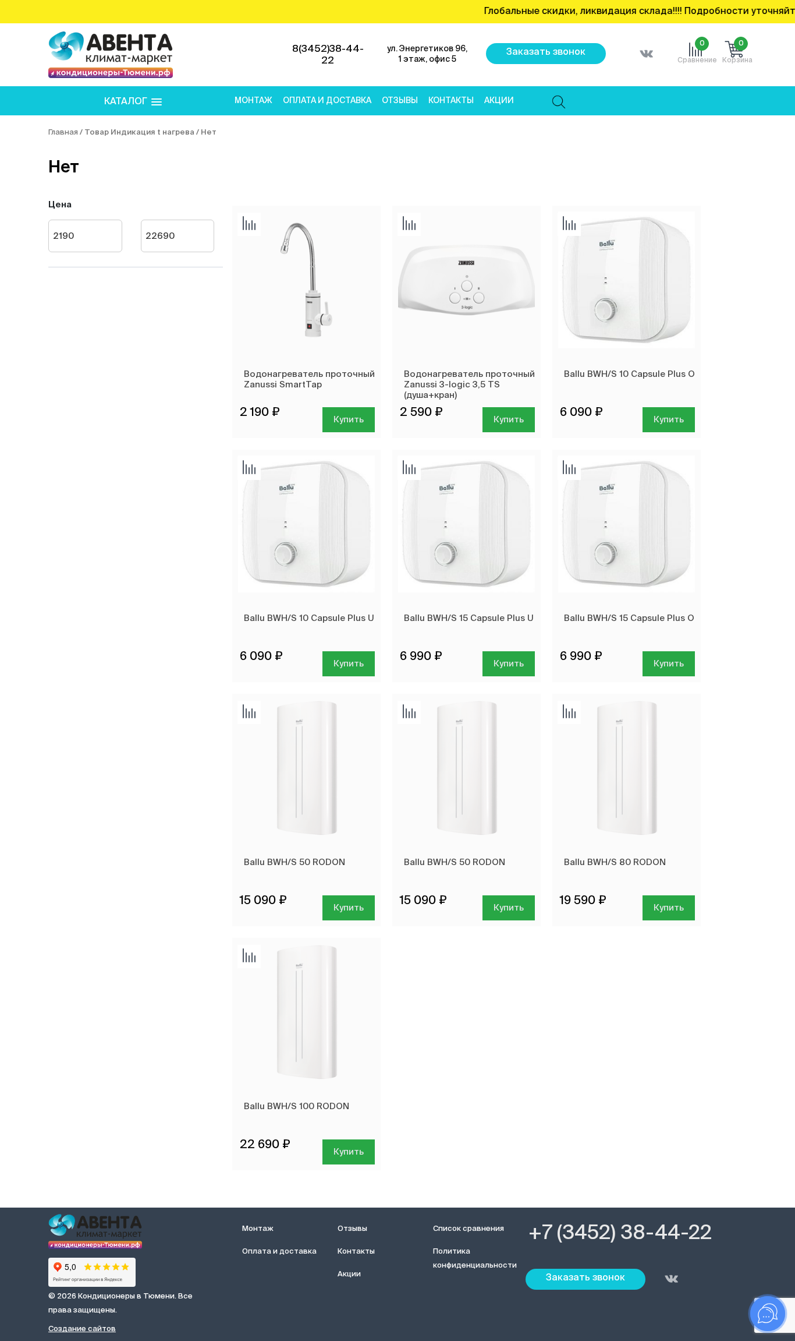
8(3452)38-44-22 (328, 55)
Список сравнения (468, 1229)
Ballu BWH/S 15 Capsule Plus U (469, 618)
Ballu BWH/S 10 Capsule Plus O (629, 374)
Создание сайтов (82, 1329)
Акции (499, 101)
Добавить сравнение (249, 224)
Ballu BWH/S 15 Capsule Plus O (629, 618)
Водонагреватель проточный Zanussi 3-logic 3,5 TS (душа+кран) (469, 385)
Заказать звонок (545, 52)
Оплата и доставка (327, 101)
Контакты (451, 101)
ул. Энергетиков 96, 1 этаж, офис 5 (427, 54)
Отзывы (400, 101)
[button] (133, 102)
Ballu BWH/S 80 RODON (615, 862)
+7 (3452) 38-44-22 (620, 1234)
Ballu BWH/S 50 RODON (294, 862)
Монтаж (253, 101)
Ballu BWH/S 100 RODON (296, 1106)
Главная (63, 132)
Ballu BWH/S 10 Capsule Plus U (309, 618)
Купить (348, 419)
